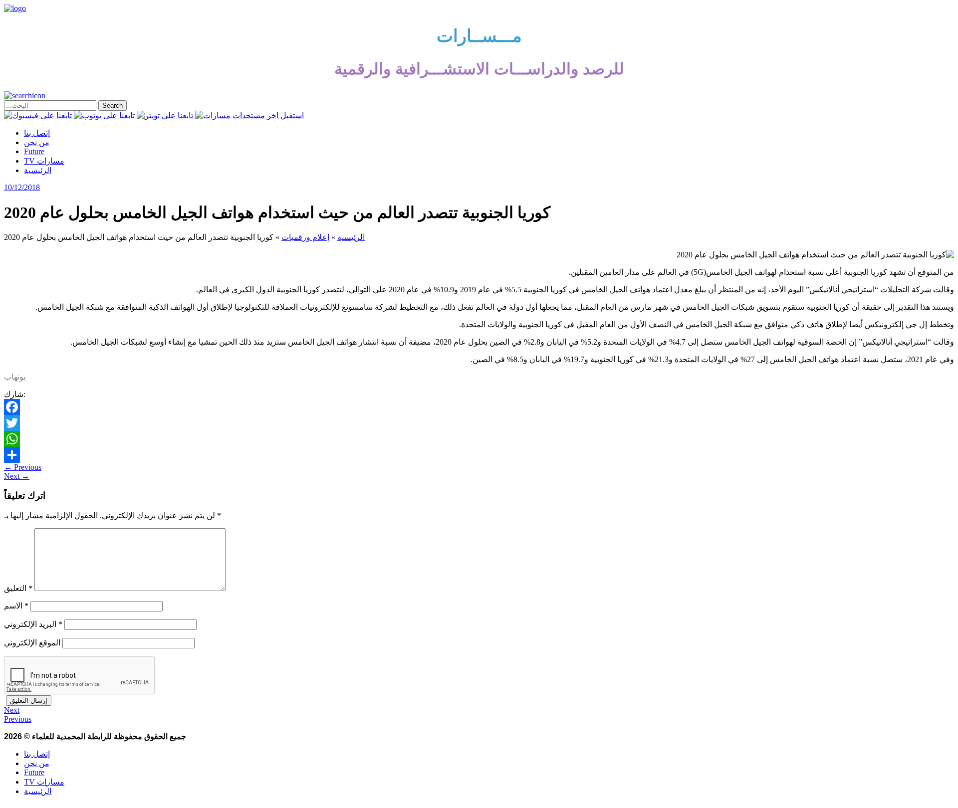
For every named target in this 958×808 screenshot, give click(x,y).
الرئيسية (37, 170)
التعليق (18, 588)
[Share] (479, 455)
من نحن (36, 142)
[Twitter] (479, 423)
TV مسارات (44, 161)
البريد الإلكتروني (33, 624)
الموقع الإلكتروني (32, 642)
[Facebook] (479, 407)
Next (16, 476)
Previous (22, 467)
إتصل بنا (37, 133)
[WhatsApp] (479, 439)
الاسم (16, 606)
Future (34, 151)
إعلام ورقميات (305, 237)
